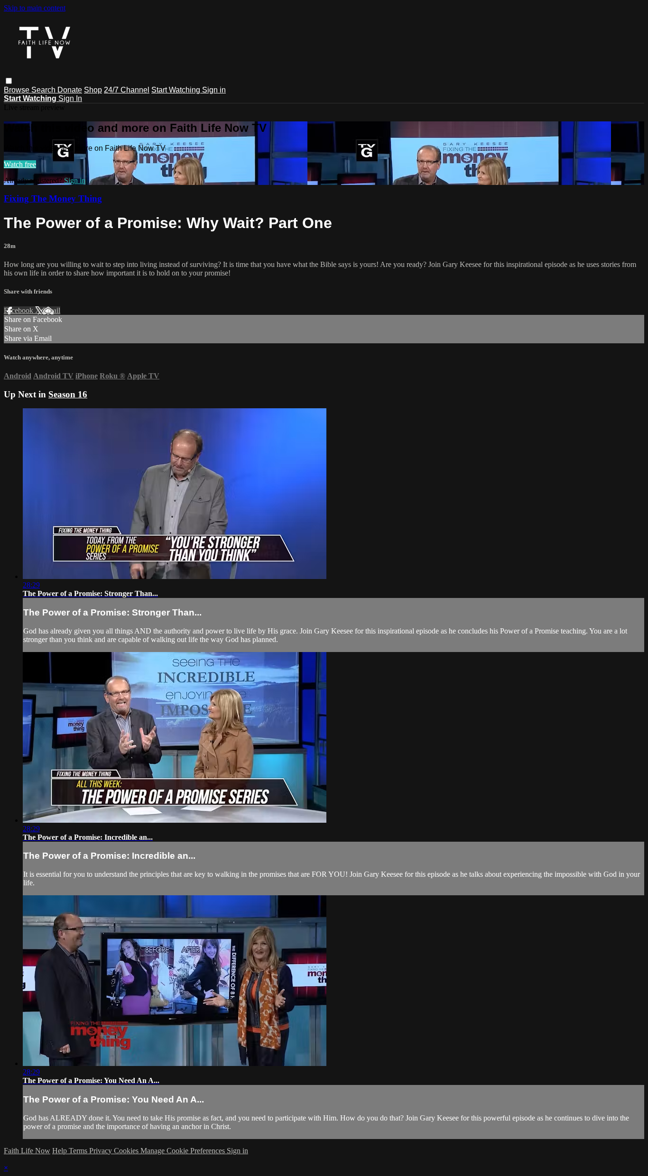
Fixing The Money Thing (53, 198)
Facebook (19, 310)
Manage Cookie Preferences (183, 1151)
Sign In (70, 98)
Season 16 (67, 394)
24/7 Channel (126, 90)
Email (51, 310)
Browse (17, 90)
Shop (93, 90)
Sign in (214, 90)
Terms (79, 1151)
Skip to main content (34, 8)
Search (44, 90)
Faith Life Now (27, 1151)
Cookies (127, 1151)
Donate (69, 90)
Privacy (101, 1151)
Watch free (20, 164)
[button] (9, 81)
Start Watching (176, 90)
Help (60, 1151)
